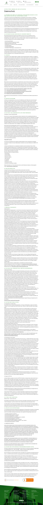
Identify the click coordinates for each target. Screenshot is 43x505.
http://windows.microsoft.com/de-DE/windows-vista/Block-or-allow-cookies (21, 88)
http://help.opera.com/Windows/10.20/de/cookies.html (15, 93)
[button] (2, 503)
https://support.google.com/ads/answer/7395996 (15, 296)
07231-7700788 (31, 502)
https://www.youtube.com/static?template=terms (11, 334)
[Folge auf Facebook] (35, 1)
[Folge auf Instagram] (36, 1)
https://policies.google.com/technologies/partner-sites (20, 266)
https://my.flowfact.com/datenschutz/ (12, 166)
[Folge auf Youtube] (38, 1)
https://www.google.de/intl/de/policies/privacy (11, 335)
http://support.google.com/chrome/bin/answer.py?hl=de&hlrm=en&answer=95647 (19, 91)
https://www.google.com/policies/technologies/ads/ (11, 300)
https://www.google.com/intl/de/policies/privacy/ (16, 389)
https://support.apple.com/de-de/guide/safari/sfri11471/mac (15, 92)
